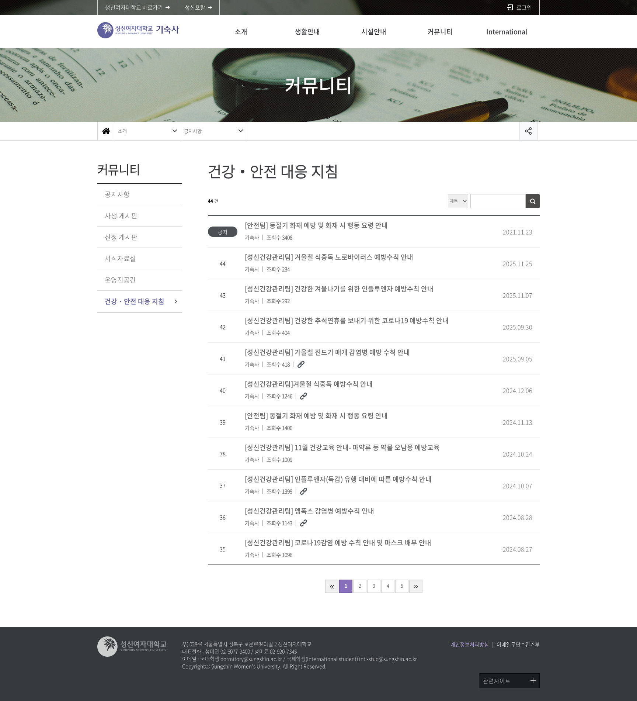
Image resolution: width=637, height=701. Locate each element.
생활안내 (307, 32)
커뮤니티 (440, 32)
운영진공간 (120, 280)
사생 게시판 (121, 216)
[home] (105, 131)
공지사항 (193, 130)
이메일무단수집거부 (518, 644)
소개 (241, 32)
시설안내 (373, 32)
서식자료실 (120, 258)
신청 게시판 (121, 237)
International (506, 32)
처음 (331, 586)
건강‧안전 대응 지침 (134, 301)
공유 (528, 131)
